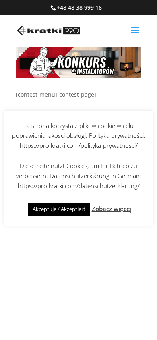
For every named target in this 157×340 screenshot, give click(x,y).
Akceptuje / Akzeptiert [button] (59, 209)
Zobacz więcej (112, 209)
